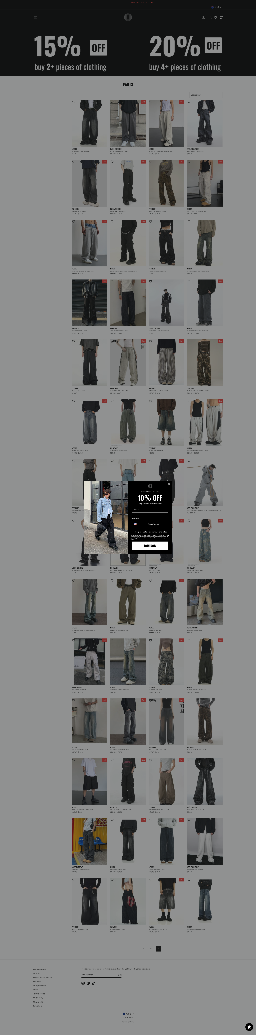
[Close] (169, 484)
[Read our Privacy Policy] (168, 536)
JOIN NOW (150, 545)
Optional (135, 518)
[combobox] (138, 524)
